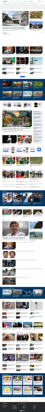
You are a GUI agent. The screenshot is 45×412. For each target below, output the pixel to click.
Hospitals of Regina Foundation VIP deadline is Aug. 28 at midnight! (38, 295)
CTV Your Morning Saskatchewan (21, 3)
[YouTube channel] (5, 403)
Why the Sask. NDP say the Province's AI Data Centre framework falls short (16, 98)
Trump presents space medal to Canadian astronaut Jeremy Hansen (37, 204)
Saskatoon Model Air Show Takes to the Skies (7, 97)
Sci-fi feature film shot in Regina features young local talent (8, 179)
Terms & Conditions (15, 407)
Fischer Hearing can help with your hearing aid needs (17, 215)
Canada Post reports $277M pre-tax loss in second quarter (24, 316)
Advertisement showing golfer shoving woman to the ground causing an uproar (27, 204)
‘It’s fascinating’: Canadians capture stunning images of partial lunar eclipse (11, 345)
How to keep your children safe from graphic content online (27, 295)
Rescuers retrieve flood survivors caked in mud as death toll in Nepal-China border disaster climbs (36, 362)
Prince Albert (14, 3)
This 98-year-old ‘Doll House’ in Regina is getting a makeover (38, 344)
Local (11, 1)
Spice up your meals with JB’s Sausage (6, 215)
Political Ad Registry (15, 408)
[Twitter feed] (2, 403)
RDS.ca (34, 408)
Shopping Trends (30, 1)
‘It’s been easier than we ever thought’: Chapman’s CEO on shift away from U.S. (6, 204)
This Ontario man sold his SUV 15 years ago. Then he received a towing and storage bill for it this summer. (22, 362)
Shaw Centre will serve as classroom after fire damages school (37, 98)
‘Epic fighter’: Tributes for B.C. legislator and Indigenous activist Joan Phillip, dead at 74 (13, 238)
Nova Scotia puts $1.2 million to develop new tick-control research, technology (8, 341)
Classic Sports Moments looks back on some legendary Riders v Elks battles (22, 165)
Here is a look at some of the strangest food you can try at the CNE (24, 144)
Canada (14, 1)
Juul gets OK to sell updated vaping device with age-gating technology (36, 310)
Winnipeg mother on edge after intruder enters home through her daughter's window (17, 204)
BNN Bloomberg (24, 407)
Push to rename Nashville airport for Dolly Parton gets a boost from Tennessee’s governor (25, 345)
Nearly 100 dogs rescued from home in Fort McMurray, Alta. (23, 277)
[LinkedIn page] (6, 403)
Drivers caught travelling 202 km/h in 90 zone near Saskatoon (6, 87)
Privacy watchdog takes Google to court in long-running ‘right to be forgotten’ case (11, 317)
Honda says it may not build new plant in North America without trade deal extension (24, 369)
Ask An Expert (36, 3)
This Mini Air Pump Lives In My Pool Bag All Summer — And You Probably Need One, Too (17, 382)
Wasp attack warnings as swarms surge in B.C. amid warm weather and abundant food (38, 365)
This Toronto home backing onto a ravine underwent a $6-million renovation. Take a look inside (16, 129)
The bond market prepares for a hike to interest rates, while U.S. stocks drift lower (24, 313)
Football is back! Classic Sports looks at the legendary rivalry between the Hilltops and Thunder (35, 165)
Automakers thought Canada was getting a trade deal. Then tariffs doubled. (25, 366)
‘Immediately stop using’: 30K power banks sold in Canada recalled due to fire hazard (7, 329)
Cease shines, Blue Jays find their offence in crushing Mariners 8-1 (8, 362)
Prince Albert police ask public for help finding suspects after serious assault (21, 181)
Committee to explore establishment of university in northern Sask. (27, 88)
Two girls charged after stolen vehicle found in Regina (8, 186)
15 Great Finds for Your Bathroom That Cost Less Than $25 (27, 382)
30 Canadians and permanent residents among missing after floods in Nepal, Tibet (38, 369)
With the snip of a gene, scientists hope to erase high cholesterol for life (38, 317)
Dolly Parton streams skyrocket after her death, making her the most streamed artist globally (24, 348)
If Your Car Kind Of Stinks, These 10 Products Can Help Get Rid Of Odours (37, 393)
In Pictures (20, 1)
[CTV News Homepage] (6, 1)
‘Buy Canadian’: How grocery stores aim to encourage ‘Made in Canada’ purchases (38, 329)
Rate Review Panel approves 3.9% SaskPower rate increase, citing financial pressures (36, 55)
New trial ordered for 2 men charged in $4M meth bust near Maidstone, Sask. (8, 55)
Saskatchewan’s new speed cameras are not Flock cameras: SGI (38, 68)
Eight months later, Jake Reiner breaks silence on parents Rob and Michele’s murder (22, 341)
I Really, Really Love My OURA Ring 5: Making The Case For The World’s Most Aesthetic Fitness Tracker (37, 382)
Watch (17, 1)
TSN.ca (24, 408)
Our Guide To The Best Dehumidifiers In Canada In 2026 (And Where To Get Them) (27, 393)
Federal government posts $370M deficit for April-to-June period (8, 310)
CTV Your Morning (24, 1)
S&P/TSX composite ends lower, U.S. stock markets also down (21, 310)
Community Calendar (31, 3)
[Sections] (2, 1)
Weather (12, 3)
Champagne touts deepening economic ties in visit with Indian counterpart (11, 313)
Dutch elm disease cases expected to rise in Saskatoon (37, 87)
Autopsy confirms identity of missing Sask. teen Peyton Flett (22, 179)
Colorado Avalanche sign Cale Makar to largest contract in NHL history (11, 369)
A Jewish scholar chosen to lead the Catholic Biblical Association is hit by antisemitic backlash (36, 341)
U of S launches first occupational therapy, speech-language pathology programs (8, 65)
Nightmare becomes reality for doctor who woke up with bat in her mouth (17, 329)
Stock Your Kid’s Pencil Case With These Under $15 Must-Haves (17, 393)
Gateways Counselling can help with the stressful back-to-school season (38, 215)
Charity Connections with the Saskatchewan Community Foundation (26, 216)
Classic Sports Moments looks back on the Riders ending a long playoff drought (8, 165)
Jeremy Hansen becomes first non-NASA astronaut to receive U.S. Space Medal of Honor (10, 348)
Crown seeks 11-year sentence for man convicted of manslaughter (17, 87)
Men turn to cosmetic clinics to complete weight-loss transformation (38, 313)
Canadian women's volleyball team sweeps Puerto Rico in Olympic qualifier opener (11, 365)
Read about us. (33, 395)
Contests (27, 3)
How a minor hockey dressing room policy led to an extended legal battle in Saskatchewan (10, 72)
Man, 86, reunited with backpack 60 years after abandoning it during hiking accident (39, 348)
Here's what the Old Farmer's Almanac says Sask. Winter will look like (27, 98)
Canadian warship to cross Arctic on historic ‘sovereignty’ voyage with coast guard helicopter (27, 329)
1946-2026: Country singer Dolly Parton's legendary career (8, 144)
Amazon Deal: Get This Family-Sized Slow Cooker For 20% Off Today (7, 382)
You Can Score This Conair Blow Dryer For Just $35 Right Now (7, 392)
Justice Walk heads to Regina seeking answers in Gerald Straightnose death (36, 179)
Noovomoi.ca (34, 407)
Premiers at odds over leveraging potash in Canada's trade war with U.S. (21, 55)
